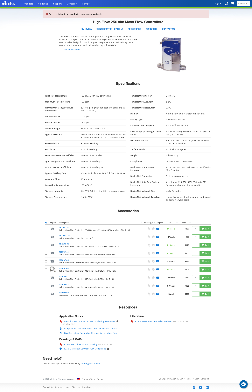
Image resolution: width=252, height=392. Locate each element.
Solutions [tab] (43, 4)
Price (184, 222)
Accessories (134, 29)
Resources (152, 29)
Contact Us (168, 29)
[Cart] (232, 3)
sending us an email (91, 363)
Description (64, 222)
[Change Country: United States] (78, 379)
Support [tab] (57, 4)
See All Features (72, 49)
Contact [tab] (86, 4)
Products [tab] (28, 4)
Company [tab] (72, 4)
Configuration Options (109, 29)
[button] (243, 384)
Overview (86, 29)
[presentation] (126, 196)
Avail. (170, 222)
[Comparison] (226, 3)
